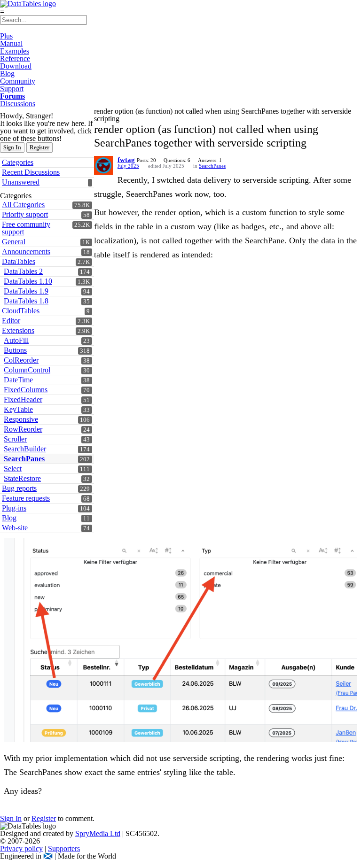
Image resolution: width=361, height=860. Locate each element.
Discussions (17, 104)
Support (12, 89)
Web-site (15, 528)
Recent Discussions (31, 172)
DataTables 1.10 (28, 281)
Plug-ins (14, 508)
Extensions (18, 330)
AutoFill (16, 340)
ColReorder (21, 360)
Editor (11, 321)
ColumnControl (27, 370)
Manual (11, 43)
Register (39, 147)
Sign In (12, 147)
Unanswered (20, 182)
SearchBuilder (25, 449)
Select (13, 469)
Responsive (21, 419)
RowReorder (23, 429)
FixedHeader (23, 399)
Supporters (64, 848)
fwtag (126, 159)
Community (17, 81)
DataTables (18, 261)
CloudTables (20, 311)
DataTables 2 (23, 271)
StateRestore (22, 478)
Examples (14, 51)
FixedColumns (25, 390)
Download (15, 66)
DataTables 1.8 (26, 301)
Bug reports (19, 488)
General (13, 242)
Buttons (15, 350)
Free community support (26, 228)
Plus (6, 36)
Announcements (26, 252)
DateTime (18, 380)
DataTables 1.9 (26, 291)
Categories (17, 162)
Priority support (25, 214)
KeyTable (18, 409)
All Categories (23, 205)
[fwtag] (103, 165)
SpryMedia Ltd (97, 833)
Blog (7, 73)
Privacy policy (21, 848)
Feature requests (26, 498)
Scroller (15, 439)
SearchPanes (24, 459)
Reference (15, 58)
